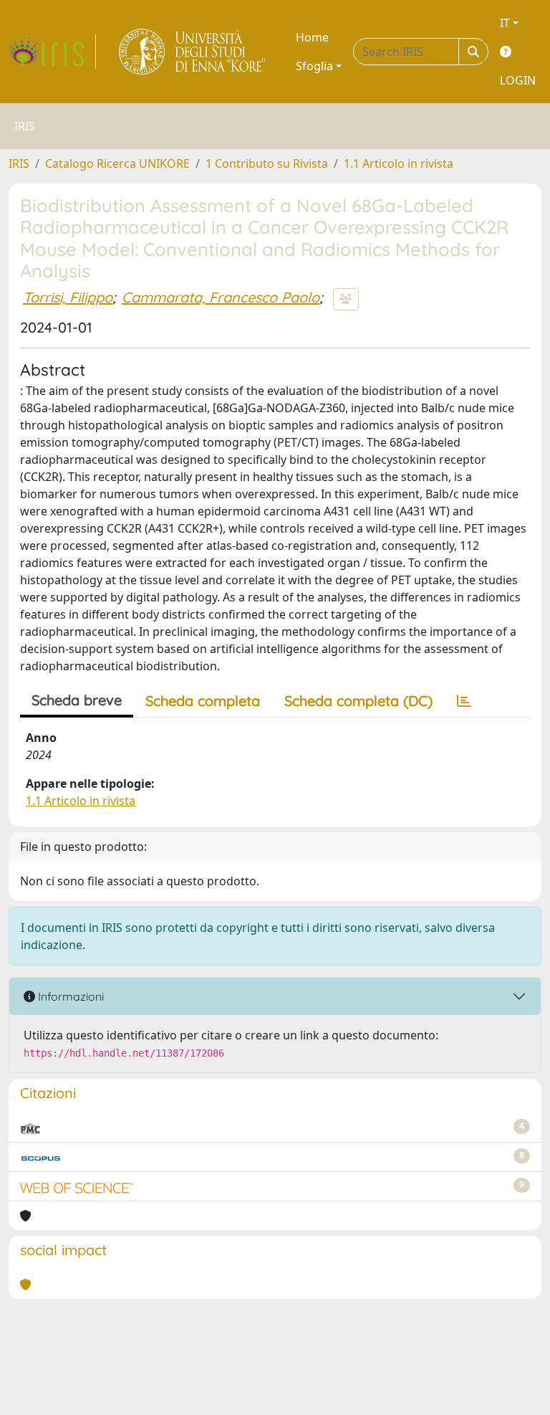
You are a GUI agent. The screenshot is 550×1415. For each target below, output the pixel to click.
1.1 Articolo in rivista (398, 163)
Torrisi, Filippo (67, 297)
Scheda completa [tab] (202, 701)
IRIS (19, 163)
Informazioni (69, 996)
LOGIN (518, 80)
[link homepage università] (193, 52)
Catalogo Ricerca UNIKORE (117, 163)
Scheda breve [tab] (77, 700)
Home (312, 37)
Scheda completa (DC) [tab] (358, 701)
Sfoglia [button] (314, 66)
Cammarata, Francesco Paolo (220, 297)
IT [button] (505, 23)
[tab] (464, 701)
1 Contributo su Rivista (267, 163)
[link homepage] (52, 51)
